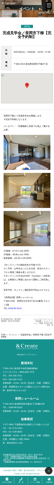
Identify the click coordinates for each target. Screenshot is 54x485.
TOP (3, 335)
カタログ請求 (7, 482)
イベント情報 (35, 482)
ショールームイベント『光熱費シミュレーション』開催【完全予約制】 (43, 322)
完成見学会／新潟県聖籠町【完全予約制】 (11, 320)
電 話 (20, 482)
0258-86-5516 (15, 308)
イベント (13, 335)
